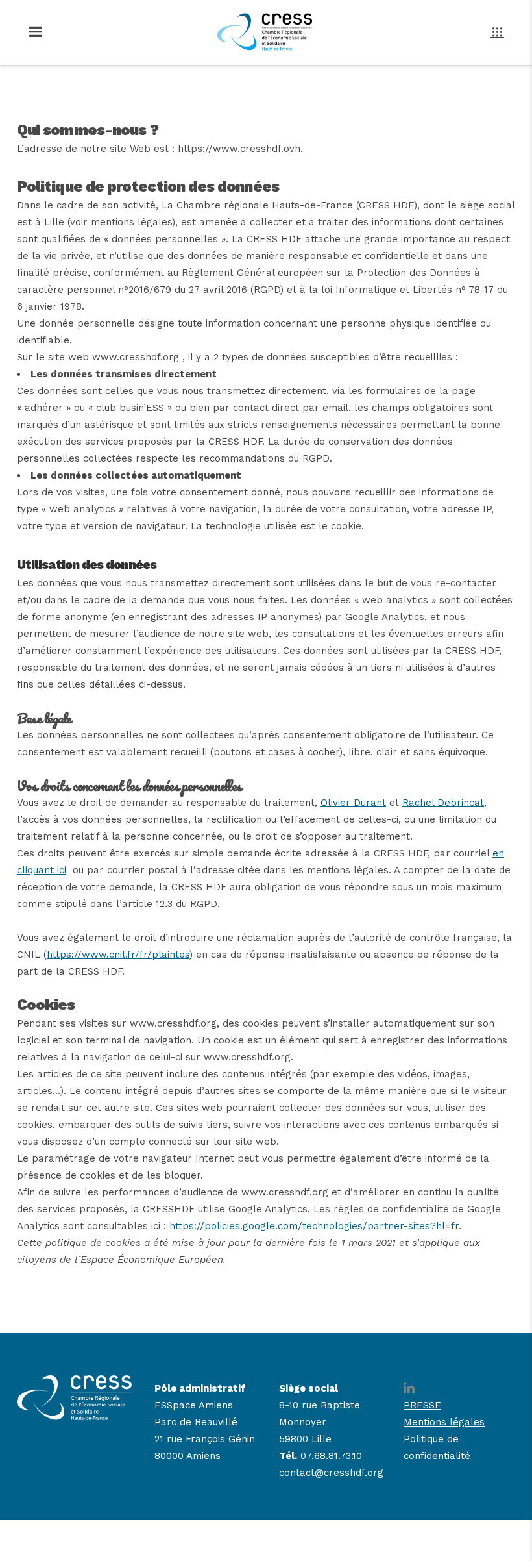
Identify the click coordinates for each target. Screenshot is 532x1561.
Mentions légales (444, 1422)
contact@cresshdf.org (331, 1473)
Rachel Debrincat (443, 802)
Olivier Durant (353, 802)
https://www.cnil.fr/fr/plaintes (118, 954)
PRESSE (422, 1405)
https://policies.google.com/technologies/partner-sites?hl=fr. (315, 1226)
